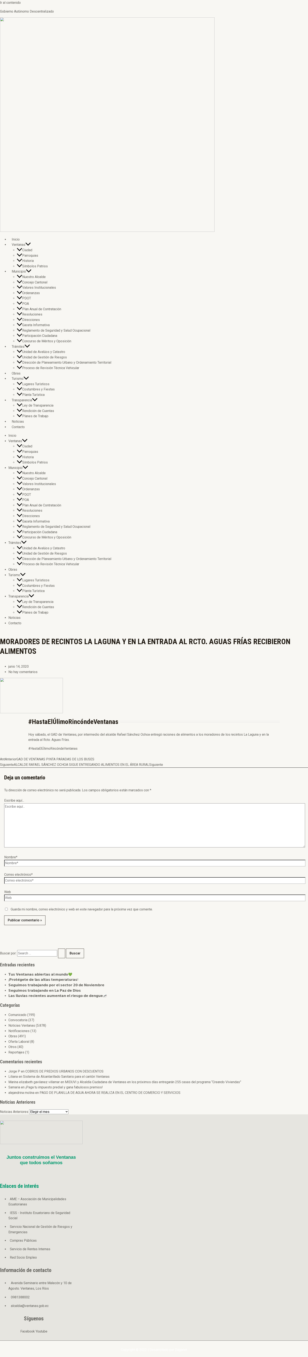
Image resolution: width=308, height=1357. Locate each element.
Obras (16, 373)
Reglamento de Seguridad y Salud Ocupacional (56, 330)
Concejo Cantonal (34, 282)
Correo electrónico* (18, 875)
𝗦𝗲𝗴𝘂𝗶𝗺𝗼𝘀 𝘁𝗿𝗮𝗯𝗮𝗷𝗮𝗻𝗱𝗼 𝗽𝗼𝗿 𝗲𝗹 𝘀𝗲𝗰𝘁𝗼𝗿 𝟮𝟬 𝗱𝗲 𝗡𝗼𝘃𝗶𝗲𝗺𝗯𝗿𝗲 (56, 985)
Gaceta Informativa (36, 325)
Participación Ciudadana (39, 336)
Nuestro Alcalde (34, 277)
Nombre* (10, 857)
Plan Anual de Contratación (41, 309)
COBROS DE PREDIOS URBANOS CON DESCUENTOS (64, 1071)
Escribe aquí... (14, 800)
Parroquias (30, 255)
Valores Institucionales (39, 288)
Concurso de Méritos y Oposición (46, 341)
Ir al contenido (10, 3)
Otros (12, 1047)
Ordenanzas (31, 293)
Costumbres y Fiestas (38, 389)
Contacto (18, 427)
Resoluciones (32, 314)
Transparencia (22, 400)
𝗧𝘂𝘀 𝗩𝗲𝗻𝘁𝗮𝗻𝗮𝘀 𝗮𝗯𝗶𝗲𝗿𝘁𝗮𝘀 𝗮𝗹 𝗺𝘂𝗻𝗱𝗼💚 (40, 974)
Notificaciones (19, 1031)
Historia (28, 261)
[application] (28, 245)
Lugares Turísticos (35, 384)
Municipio (19, 271)
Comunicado (17, 1015)
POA (25, 304)
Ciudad (27, 250)
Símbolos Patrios (35, 266)
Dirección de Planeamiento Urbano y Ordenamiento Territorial (66, 362)
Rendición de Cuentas (38, 411)
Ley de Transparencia (37, 405)
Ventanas (18, 245)
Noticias (18, 422)
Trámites (18, 347)
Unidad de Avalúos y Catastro (43, 352)
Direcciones (31, 320)
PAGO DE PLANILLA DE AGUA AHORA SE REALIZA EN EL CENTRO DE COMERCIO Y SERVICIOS (110, 1093)
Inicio (16, 239)
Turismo (17, 379)
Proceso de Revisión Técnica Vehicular (50, 368)
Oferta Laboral (18, 1042)
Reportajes (16, 1052)
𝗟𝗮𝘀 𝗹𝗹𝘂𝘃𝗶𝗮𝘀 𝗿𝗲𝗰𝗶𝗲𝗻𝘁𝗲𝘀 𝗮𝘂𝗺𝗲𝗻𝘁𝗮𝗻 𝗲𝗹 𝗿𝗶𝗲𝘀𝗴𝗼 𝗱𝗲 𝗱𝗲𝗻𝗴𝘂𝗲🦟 (57, 996)
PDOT (26, 298)
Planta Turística (33, 395)
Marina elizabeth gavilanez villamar (34, 1082)
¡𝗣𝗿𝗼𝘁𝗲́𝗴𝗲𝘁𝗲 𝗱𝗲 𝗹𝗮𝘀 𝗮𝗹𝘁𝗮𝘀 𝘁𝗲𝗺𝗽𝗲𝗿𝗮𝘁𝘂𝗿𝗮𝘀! (43, 980)
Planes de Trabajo (35, 416)
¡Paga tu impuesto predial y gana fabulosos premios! (64, 1087)
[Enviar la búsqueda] (61, 953)
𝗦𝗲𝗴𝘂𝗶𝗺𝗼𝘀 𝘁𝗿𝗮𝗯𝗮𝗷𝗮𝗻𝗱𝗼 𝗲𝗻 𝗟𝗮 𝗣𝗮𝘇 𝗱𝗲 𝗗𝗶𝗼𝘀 (44, 991)
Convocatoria (17, 1020)
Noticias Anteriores (14, 1112)
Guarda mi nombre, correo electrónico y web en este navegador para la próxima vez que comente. (82, 909)
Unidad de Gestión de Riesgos (44, 357)
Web (7, 892)
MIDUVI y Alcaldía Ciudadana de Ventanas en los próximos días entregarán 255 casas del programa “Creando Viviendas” (153, 1082)
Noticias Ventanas (21, 1025)
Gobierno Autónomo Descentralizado (27, 11)
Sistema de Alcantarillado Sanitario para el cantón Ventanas (66, 1077)
